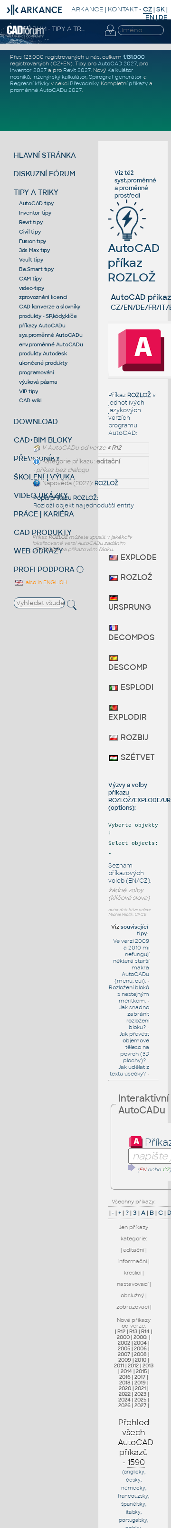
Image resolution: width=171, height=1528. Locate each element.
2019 (140, 1382)
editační (133, 1250)
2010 (140, 1359)
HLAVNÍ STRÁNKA (45, 155)
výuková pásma (38, 382)
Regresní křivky (29, 83)
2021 (140, 1388)
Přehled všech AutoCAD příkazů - (135, 1442)
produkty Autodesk (43, 353)
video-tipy (31, 288)
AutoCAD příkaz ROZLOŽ (134, 263)
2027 (140, 1405)
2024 (124, 1399)
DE (163, 17)
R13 (133, 1331)
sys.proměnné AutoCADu (51, 335)
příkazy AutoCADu (42, 325)
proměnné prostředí (131, 191)
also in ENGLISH (45, 582)
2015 (141, 1371)
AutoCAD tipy (36, 203)
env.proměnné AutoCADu (51, 344)
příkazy (138, 83)
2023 (140, 1394)
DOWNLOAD (36, 421)
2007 (124, 1354)
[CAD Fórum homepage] (25, 36)
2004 (140, 1342)
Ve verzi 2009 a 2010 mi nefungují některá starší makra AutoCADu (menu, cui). (131, 961)
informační (132, 1261)
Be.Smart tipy (36, 269)
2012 (133, 1365)
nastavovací (132, 1284)
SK (160, 9)
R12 (121, 1331)
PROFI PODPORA (44, 569)
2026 (124, 1405)
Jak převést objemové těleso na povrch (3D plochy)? (134, 1047)
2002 (124, 1342)
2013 (147, 1365)
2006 (140, 1348)
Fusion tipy (32, 241)
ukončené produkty (43, 363)
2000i (140, 1337)
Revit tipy (31, 222)
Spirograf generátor (115, 76)
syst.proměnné (135, 180)
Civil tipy (30, 231)
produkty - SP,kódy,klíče (48, 316)
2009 (124, 1359)
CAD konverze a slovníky (49, 306)
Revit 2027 (77, 70)
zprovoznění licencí (43, 297)
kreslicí (132, 1272)
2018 (125, 1382)
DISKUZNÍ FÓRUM (45, 173)
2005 (124, 1348)
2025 (140, 1399)
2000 (123, 1337)
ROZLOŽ (106, 483)
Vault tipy (31, 259)
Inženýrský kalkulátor (59, 76)
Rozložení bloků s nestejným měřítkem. (129, 994)
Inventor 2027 (28, 70)
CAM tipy (30, 278)
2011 (119, 1365)
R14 (145, 1331)
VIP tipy (28, 391)
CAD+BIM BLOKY (43, 439)
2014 (126, 1371)
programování (36, 372)
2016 (125, 1377)
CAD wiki (30, 400)
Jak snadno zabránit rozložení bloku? (134, 1017)
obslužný (132, 1295)
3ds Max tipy (34, 250)
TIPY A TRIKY (36, 192)
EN (149, 17)
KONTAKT (123, 9)
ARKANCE (87, 9)
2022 (125, 1394)
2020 (125, 1388)
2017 (139, 1377)
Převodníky (84, 83)
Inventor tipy (35, 212)
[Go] (132, 1167)
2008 (140, 1354)
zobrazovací (132, 1306)
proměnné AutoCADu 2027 (46, 90)
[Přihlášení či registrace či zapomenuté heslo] (110, 36)
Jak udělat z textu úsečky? (129, 1070)
